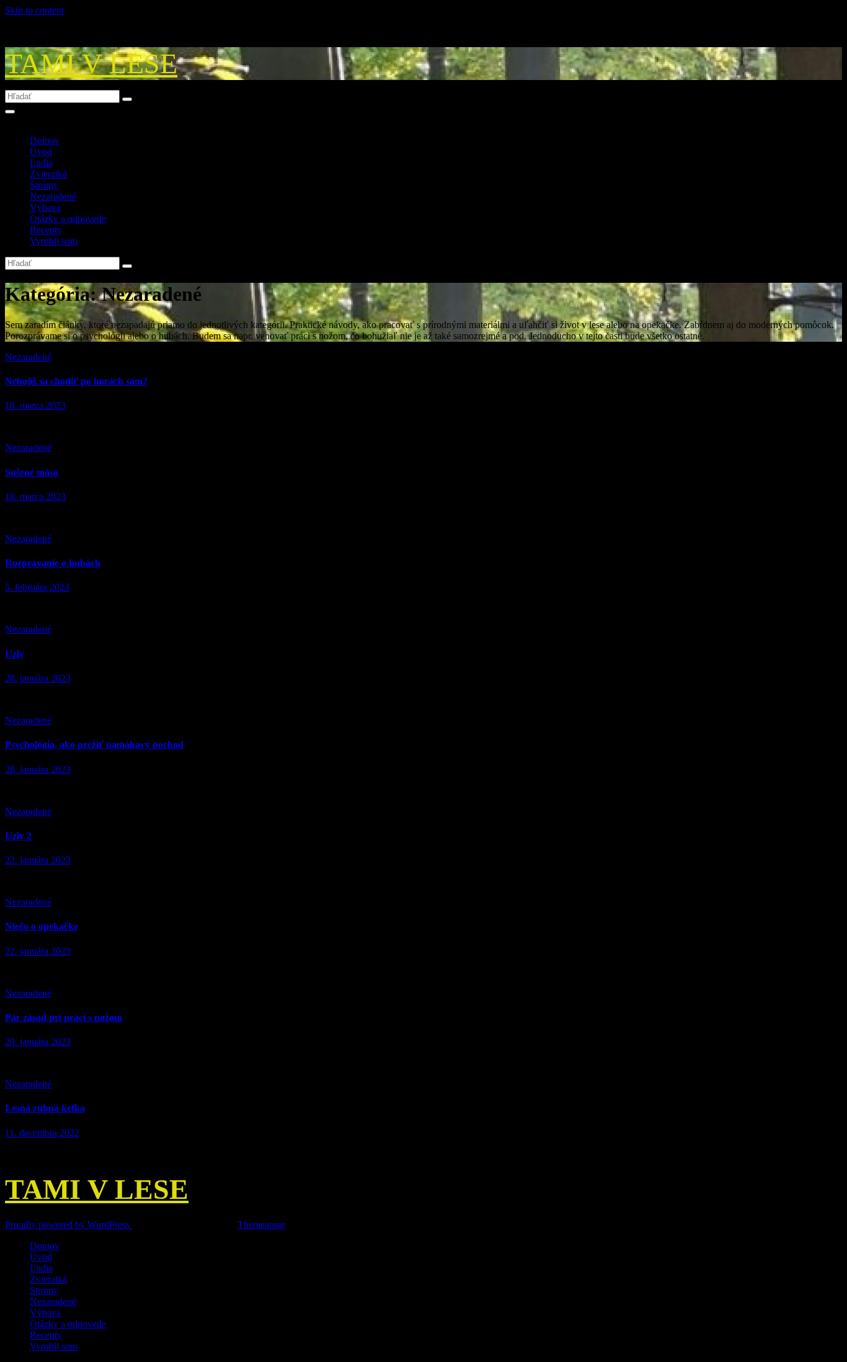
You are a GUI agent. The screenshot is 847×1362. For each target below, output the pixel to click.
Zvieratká (48, 174)
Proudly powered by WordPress (68, 1224)
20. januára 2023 (38, 1041)
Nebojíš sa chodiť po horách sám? (76, 381)
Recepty (46, 230)
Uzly (14, 654)
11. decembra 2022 (42, 1133)
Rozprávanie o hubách (52, 563)
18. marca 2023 (35, 405)
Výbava (45, 207)
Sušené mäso (31, 472)
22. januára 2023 (38, 860)
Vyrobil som (54, 241)
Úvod (41, 151)
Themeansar (261, 1224)
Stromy (44, 185)
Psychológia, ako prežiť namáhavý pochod (94, 744)
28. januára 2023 (38, 678)
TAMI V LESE (91, 63)
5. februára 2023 (37, 587)
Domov (45, 140)
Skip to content (34, 10)
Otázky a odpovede (68, 218)
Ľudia (41, 163)
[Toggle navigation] (10, 112)
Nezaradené (53, 196)
